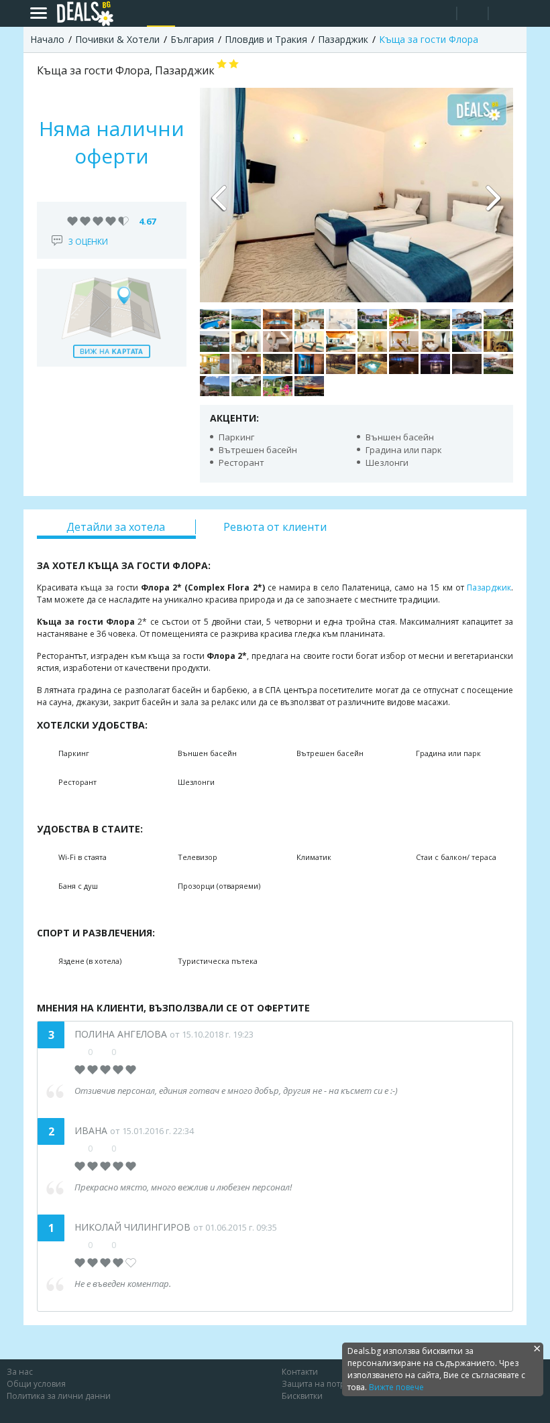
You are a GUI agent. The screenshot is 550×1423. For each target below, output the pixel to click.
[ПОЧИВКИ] (161, 13)
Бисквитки (302, 1396)
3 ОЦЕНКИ (88, 241)
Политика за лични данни (59, 1396)
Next (493, 195)
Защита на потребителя (330, 1383)
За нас (20, 1371)
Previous (220, 195)
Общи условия (36, 1383)
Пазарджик (489, 587)
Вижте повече (396, 1387)
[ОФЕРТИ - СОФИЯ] (133, 13)
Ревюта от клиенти (275, 526)
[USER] (473, 15)
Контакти (300, 1371)
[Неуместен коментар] (125, 1244)
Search (441, 13)
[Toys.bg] (188, 13)
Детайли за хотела (115, 526)
